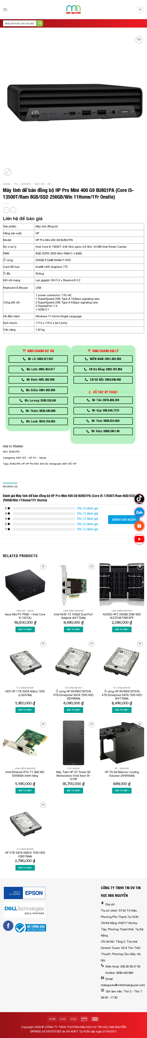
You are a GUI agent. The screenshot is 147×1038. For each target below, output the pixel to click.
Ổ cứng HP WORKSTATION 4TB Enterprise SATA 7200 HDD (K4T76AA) (122, 695)
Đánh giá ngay (124, 519)
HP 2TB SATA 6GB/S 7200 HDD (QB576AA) (25, 854)
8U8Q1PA (15, 463)
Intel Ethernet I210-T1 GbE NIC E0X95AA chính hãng (25, 773)
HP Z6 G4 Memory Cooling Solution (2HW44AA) (122, 773)
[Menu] (5, 9)
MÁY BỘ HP (69, 463)
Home (6, 183)
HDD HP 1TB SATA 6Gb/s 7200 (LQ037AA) (25, 693)
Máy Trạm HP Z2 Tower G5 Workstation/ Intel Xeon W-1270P (73, 775)
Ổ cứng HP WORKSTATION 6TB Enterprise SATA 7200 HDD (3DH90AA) (73, 695)
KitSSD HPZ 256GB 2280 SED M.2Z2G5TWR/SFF (122, 616)
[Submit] (40, 23)
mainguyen (55, 463)
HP (23, 463)
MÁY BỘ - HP (43, 183)
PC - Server (22, 183)
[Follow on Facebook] (8, 926)
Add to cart (25, 629)
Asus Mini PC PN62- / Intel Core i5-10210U (25, 616)
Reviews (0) (10, 486)
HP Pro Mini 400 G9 (37, 463)
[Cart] (140, 10)
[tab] (10, 486)
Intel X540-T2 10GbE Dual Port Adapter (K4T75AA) (73, 616)
